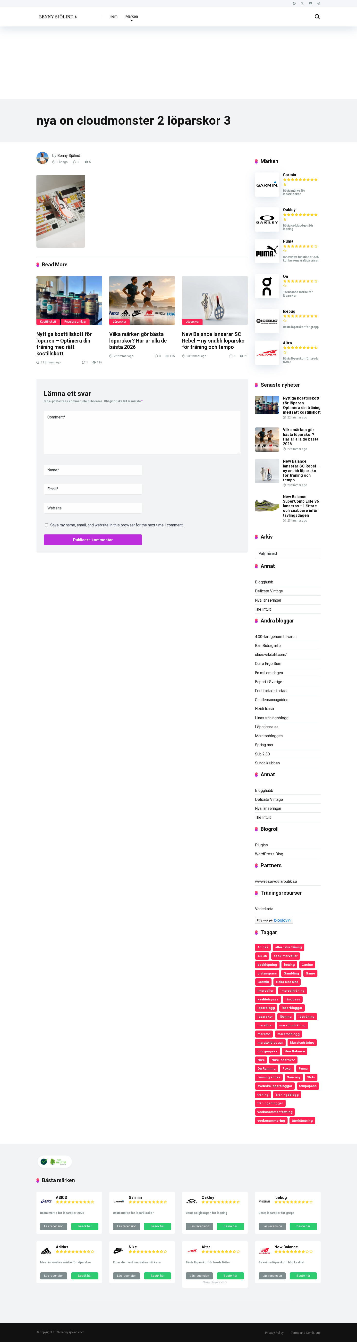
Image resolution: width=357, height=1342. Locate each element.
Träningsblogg (287, 1095)
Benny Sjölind (68, 155)
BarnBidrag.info (268, 645)
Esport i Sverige (268, 681)
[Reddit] (319, 3)
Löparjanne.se (267, 727)
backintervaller (286, 956)
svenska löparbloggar (274, 1086)
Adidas (262, 947)
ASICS (262, 956)
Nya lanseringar (268, 600)
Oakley (289, 209)
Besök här (85, 1226)
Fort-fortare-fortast (271, 690)
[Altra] (267, 363)
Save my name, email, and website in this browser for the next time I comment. (116, 525)
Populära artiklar (75, 321)
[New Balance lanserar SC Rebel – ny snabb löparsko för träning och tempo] (215, 300)
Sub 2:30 (262, 754)
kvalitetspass (268, 999)
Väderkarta (264, 909)
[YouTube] (310, 3)
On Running (266, 1068)
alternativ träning (288, 947)
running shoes (268, 1077)
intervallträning (292, 990)
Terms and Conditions (306, 1332)
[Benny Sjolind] (57, 15)
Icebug (289, 311)
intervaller (265, 990)
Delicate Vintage (269, 591)
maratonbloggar (270, 1042)
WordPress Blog (269, 854)
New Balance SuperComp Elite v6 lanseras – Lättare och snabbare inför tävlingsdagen (301, 506)
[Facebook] (294, 3)
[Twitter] (302, 3)
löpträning (306, 1016)
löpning (286, 1016)
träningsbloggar (270, 1103)
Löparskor (119, 321)
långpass (292, 999)
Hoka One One (287, 982)
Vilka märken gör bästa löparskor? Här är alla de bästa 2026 (138, 340)
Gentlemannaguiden (271, 699)
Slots (311, 1077)
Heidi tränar (264, 708)
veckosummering (271, 1120)
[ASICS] (46, 1206)
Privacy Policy (274, 1332)
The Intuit (263, 609)
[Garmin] (267, 195)
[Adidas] (46, 1255)
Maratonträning (302, 1042)
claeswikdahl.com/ (271, 654)
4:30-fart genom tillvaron (276, 636)
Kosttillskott (48, 321)
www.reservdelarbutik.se (276, 881)
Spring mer (264, 745)
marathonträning (292, 1025)
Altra (287, 343)
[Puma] (267, 262)
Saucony (293, 1077)
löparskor (265, 1016)
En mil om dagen (269, 673)
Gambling (291, 973)
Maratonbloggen (269, 736)
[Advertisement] (178, 63)
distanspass (267, 973)
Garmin (289, 174)
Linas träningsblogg (272, 718)
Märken (131, 16)
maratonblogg (288, 1034)
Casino (307, 964)
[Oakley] (267, 230)
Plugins (261, 845)
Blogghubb (264, 582)
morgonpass (267, 1051)
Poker (287, 1068)
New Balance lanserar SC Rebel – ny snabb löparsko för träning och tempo (213, 340)
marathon (264, 1025)
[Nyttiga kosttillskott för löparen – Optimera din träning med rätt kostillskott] (69, 300)
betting (289, 964)
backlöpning (267, 964)
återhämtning (302, 1120)
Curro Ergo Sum (268, 663)
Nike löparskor (283, 1060)
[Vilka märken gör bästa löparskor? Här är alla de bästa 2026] (142, 300)
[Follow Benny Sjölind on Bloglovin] (274, 922)
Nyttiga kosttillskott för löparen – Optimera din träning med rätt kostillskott (64, 344)
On (285, 276)
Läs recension (53, 1226)
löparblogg (266, 1008)
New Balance (294, 1051)
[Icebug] (267, 332)
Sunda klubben (267, 763)
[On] (267, 297)
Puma (288, 241)
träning (263, 1095)
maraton (264, 1034)
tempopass (308, 1086)
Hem (114, 16)
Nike (261, 1060)
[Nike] (119, 1255)
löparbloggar (292, 1008)
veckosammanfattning (275, 1112)
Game (310, 973)
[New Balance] (265, 1255)
